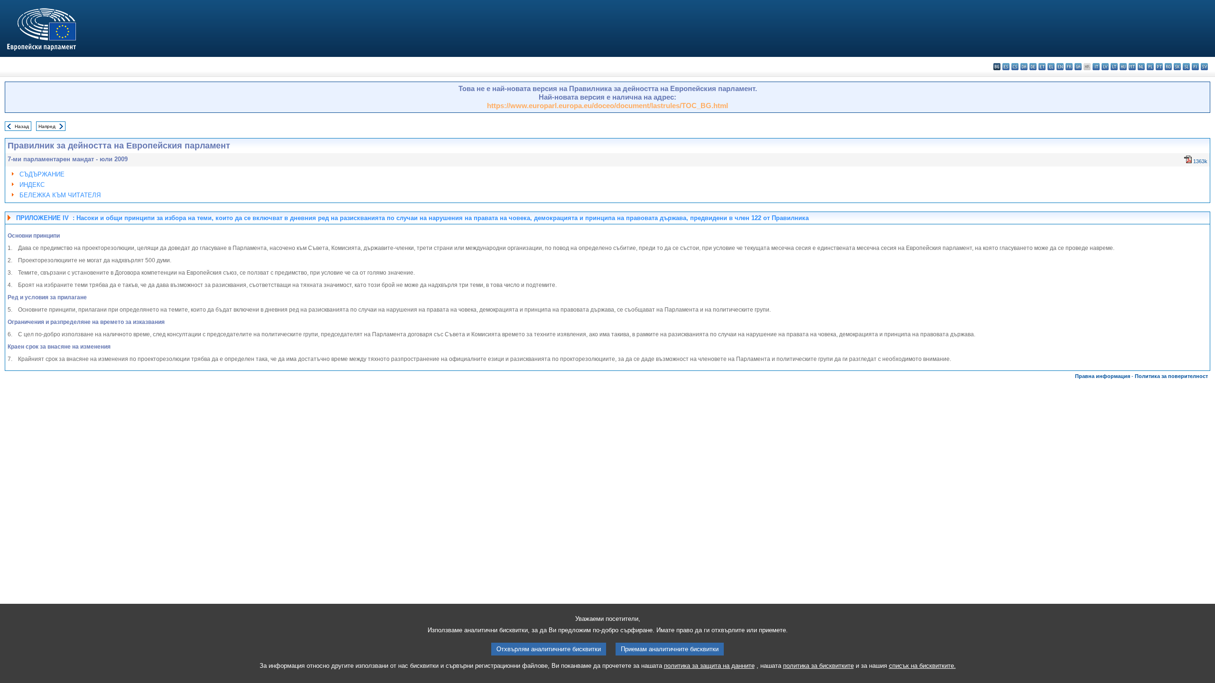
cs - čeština (1015, 66)
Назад (22, 126)
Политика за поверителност (1171, 376)
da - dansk (1024, 66)
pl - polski (1150, 66)
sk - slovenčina (1177, 66)
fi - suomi (1195, 66)
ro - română (1168, 66)
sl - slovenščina (1186, 66)
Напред (47, 126)
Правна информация (1102, 376)
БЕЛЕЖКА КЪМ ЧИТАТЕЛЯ (60, 195)
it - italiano (1096, 66)
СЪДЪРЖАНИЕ (42, 174)
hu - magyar (1123, 66)
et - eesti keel (1042, 66)
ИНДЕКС (32, 184)
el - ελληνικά (1051, 66)
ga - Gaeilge (1078, 66)
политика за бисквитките (818, 665)
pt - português (1159, 66)
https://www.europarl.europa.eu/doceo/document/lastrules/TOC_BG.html (607, 106)
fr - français (1069, 66)
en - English (1060, 66)
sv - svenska (1204, 66)
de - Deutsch (1033, 66)
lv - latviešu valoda (1105, 66)
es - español (1005, 66)
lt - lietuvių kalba (1114, 66)
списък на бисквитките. (922, 665)
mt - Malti (1132, 66)
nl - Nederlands (1141, 66)
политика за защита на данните (709, 665)
